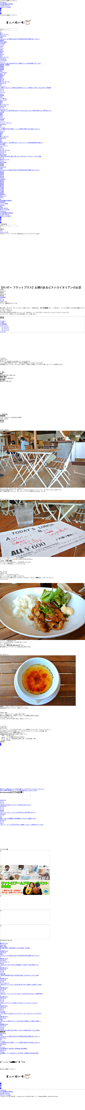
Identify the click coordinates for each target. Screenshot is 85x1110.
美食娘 (2, 95)
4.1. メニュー (5, 327)
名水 (1, 97)
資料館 (2, 69)
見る (1, 55)
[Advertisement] (42, 247)
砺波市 (2, 180)
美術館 (2, 68)
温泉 (1, 52)
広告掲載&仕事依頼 (7, 4)
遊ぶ (1, 33)
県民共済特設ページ (3, 195)
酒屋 (1, 101)
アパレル (2, 118)
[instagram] (0, 12)
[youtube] (0, 13)
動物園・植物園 (4, 65)
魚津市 (2, 174)
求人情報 (2, 144)
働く (1, 135)
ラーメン (2, 92)
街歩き (2, 78)
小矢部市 (2, 179)
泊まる (2, 54)
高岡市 (2, 173)
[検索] (0, 31)
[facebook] (0, 8)
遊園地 (2, 40)
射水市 (2, 176)
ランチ (2, 90)
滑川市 (2, 182)
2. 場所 (2, 322)
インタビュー (4, 145)
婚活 (1, 133)
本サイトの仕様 (6, 7)
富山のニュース (4, 159)
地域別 (2, 164)
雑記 (1, 206)
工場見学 (2, 43)
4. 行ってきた (4, 325)
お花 (1, 116)
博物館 (2, 66)
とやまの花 (3, 72)
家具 (1, 115)
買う (1, 103)
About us (3, 2)
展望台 (2, 75)
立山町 (2, 190)
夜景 (1, 77)
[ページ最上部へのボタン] (0, 1055)
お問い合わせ (5, 5)
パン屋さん (3, 98)
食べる (2, 80)
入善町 (2, 191)
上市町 (2, 188)
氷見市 (2, 177)
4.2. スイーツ (5, 328)
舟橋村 (2, 193)
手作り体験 (3, 42)
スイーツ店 (3, 100)
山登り (2, 51)
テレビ (2, 161)
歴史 (1, 71)
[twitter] (0, 10)
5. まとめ (2, 331)
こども (2, 45)
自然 (1, 49)
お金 (1, 147)
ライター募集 (4, 203)
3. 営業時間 (3, 324)
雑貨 (1, 113)
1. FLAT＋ (3, 321)
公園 (1, 46)
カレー (2, 94)
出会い (2, 132)
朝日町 (2, 187)
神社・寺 (2, 74)
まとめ (2, 148)
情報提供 (2, 202)
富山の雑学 (3, 162)
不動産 (2, 119)
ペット (2, 48)
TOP (1, 230)
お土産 (2, 112)
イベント (2, 121)
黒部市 (2, 185)
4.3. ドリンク (5, 330)
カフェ (2, 89)
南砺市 (2, 183)
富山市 (2, 171)
